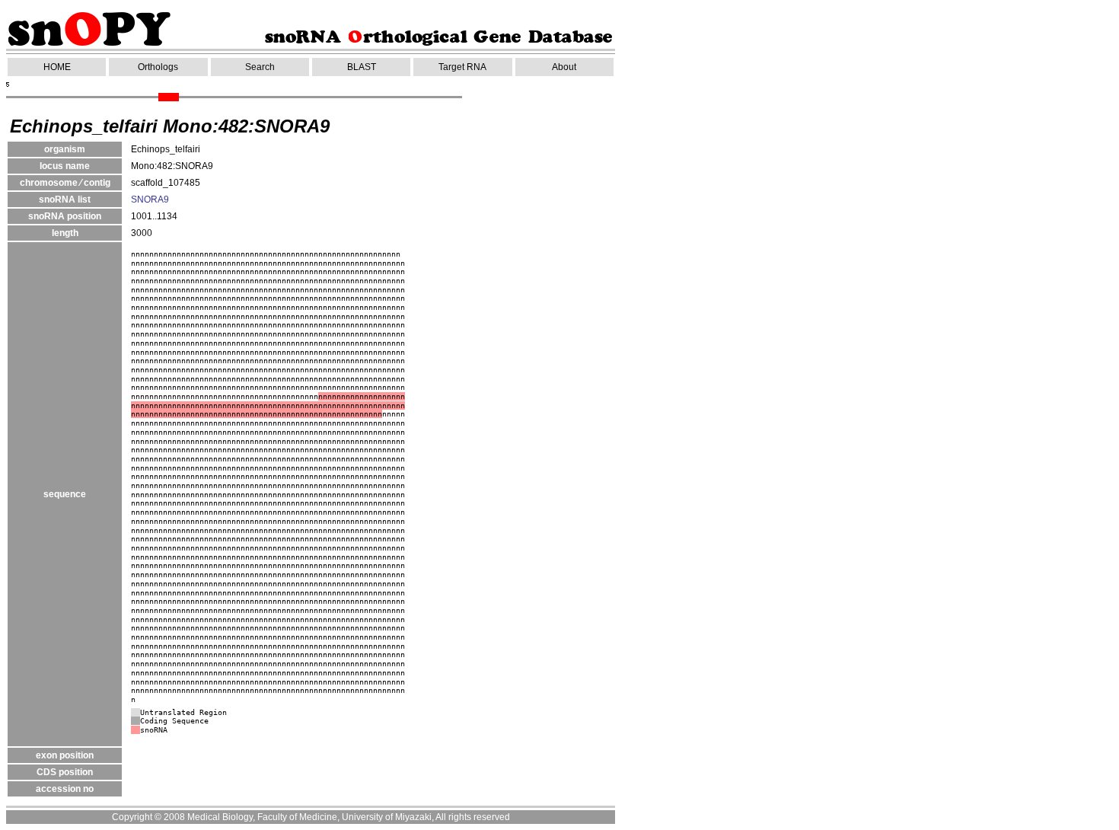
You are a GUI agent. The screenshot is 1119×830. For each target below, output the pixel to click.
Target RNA (462, 67)
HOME (57, 67)
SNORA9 (150, 199)
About (564, 67)
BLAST (361, 67)
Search (260, 67)
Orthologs (158, 67)
